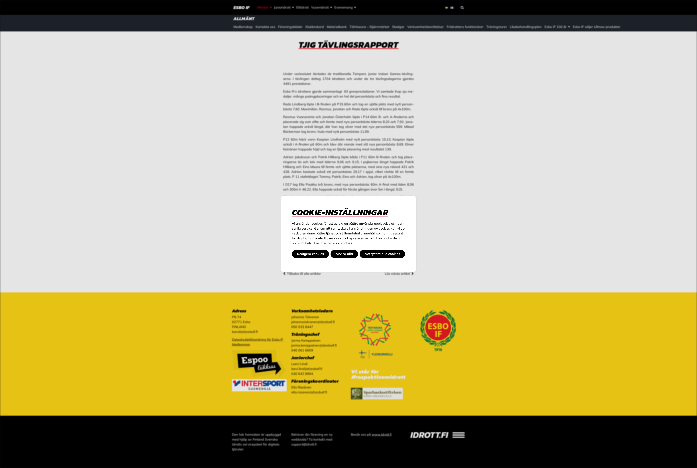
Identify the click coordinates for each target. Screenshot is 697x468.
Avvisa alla (344, 254)
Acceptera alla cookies (382, 254)
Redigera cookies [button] (310, 254)
